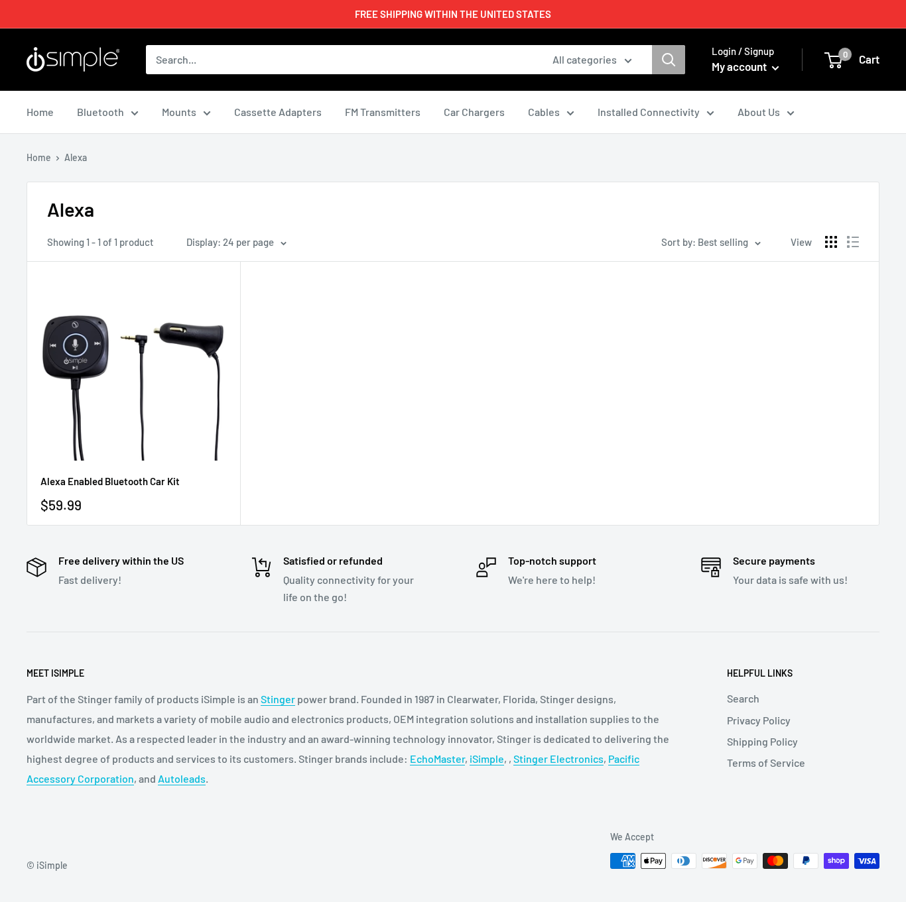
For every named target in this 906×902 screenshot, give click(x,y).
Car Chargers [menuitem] (474, 111)
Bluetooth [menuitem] (100, 111)
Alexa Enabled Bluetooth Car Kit (110, 481)
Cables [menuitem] (544, 111)
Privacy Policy (759, 720)
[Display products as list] (853, 242)
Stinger (278, 699)
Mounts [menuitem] (179, 111)
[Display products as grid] (831, 242)
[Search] (668, 59)
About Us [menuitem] (759, 111)
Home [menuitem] (40, 111)
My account (740, 66)
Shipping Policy (762, 741)
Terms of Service (766, 762)
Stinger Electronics (558, 758)
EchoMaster (437, 758)
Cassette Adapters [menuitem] (278, 111)
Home (39, 157)
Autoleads (182, 778)
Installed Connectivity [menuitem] (649, 111)
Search (743, 698)
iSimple (487, 758)
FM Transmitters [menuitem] (383, 111)
